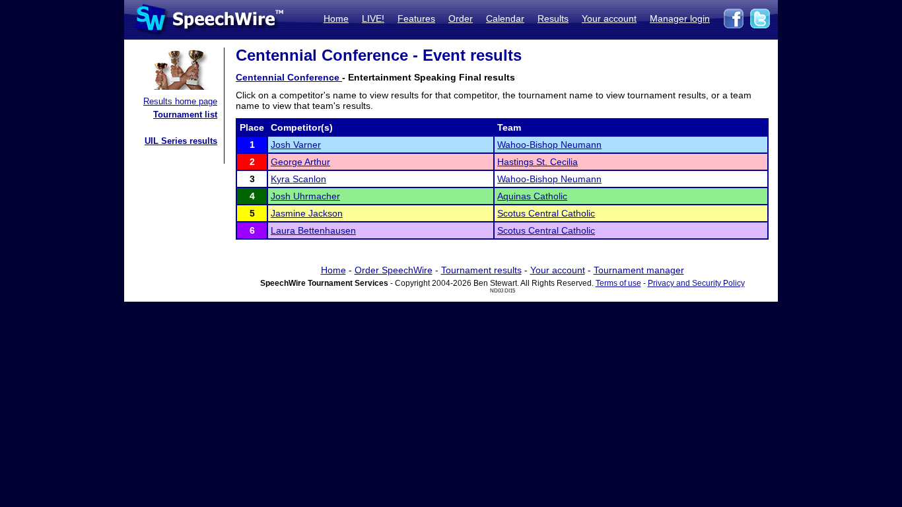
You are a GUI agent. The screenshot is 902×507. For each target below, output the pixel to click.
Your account (609, 18)
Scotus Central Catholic (546, 213)
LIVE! (373, 18)
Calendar (505, 18)
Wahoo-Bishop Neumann (549, 144)
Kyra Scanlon (298, 179)
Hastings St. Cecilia (537, 161)
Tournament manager (639, 270)
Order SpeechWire (394, 270)
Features (416, 18)
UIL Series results (181, 141)
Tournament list (185, 114)
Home (336, 18)
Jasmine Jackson (307, 213)
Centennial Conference (289, 77)
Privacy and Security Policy (696, 283)
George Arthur (300, 161)
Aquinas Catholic (532, 196)
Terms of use (618, 283)
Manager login (680, 18)
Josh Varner (296, 144)
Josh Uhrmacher (305, 196)
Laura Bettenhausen (313, 230)
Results (553, 18)
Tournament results (481, 270)
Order (460, 18)
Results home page (180, 101)
